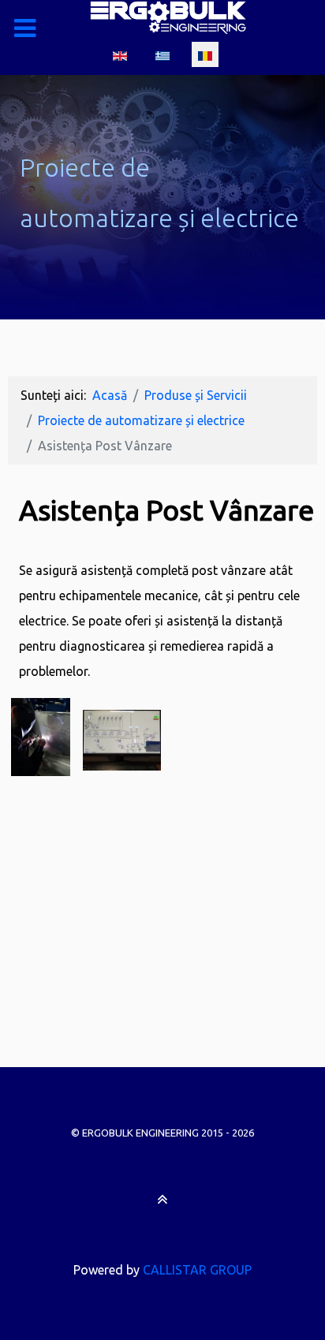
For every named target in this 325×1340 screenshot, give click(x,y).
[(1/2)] (40, 737)
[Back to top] (162, 1199)
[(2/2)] (122, 739)
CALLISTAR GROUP (197, 1270)
